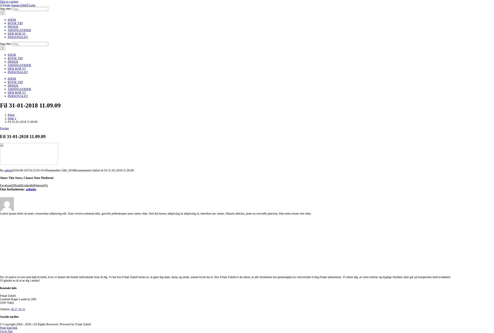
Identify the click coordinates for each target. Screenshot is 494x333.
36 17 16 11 (18, 309)
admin (8, 170)
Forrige (4, 128)
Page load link (8, 327)
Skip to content (9, 1)
